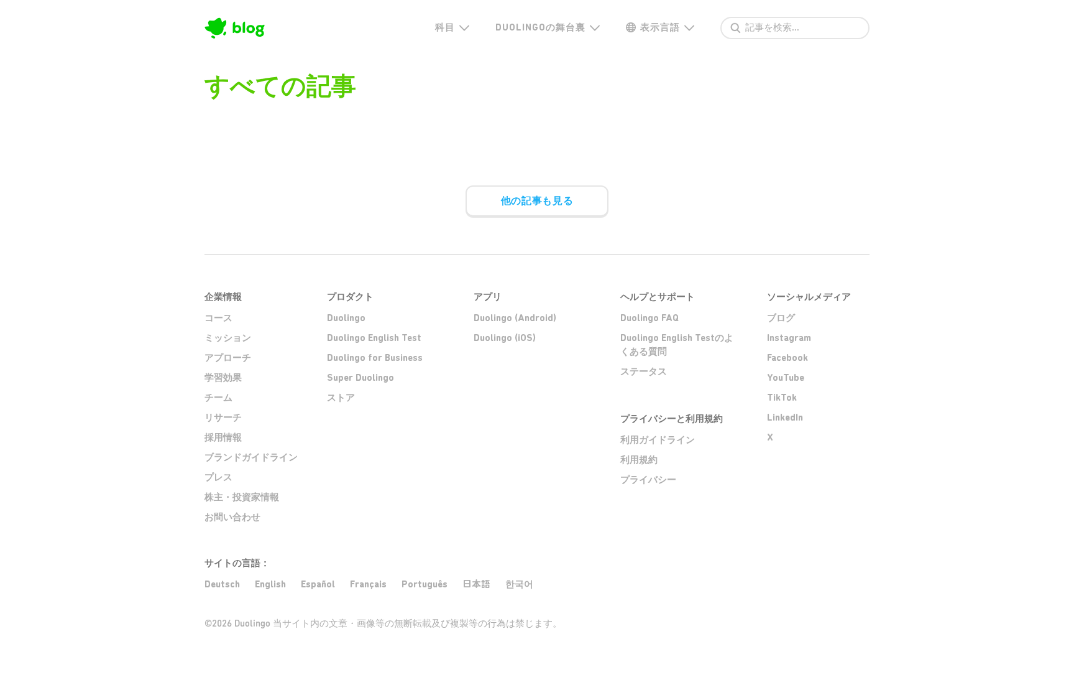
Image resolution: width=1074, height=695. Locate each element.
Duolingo (346, 318)
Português (425, 584)
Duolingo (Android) (515, 318)
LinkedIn (785, 417)
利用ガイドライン (657, 439)
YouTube (785, 377)
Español (318, 584)
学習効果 (223, 377)
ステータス (643, 371)
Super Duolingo (360, 377)
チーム (218, 397)
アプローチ (227, 357)
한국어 (519, 584)
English (270, 584)
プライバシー (648, 479)
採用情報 (223, 437)
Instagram (789, 337)
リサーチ (223, 417)
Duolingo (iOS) (505, 337)
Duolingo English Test (374, 337)
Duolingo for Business (375, 357)
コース (218, 318)
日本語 (476, 584)
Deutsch (222, 584)
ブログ (781, 318)
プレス (218, 477)
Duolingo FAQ (649, 318)
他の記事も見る (537, 201)
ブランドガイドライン (251, 457)
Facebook (787, 357)
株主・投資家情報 (241, 497)
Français (368, 584)
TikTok (782, 397)
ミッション (227, 337)
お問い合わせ (232, 517)
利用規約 (639, 459)
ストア (341, 397)
